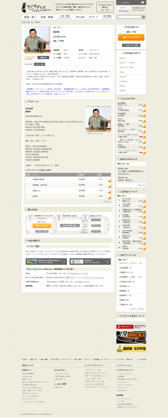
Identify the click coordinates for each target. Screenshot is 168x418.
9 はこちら (89, 277)
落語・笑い (30, 17)
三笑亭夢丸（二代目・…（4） (131, 277)
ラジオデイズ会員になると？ (33, 388)
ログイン (123, 7)
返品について (27, 379)
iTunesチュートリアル (79, 273)
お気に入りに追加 (131, 45)
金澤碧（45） (124, 300)
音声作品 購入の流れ (63, 376)
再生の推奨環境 (28, 373)
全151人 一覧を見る (137, 309)
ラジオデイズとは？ (63, 373)
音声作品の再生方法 (30, 385)
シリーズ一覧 (118, 359)
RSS (128, 164)
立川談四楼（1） (125, 268)
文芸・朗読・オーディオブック (65, 17)
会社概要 (121, 376)
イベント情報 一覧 (93, 379)
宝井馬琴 (56, 37)
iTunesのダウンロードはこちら (90, 261)
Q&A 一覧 (59, 387)
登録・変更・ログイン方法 (32, 390)
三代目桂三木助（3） (127, 282)
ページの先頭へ (141, 359)
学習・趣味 (80, 17)
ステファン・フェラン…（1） (131, 263)
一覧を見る (107, 202)
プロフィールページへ (95, 133)
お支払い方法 (27, 376)
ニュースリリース (124, 399)
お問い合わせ (122, 390)
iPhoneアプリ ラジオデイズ (127, 407)
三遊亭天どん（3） (126, 272)
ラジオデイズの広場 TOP (94, 384)
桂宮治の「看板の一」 (126, 180)
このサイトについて (125, 373)
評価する (43, 57)
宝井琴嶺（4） (125, 286)
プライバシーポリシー (125, 385)
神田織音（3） (125, 291)
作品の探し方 (60, 379)
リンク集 (121, 401)
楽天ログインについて (30, 393)
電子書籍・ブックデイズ (107, 17)
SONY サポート (84, 282)
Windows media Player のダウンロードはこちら (46, 261)
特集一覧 (129, 359)
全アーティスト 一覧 (93, 370)
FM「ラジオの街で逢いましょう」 (98, 376)
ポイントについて (29, 399)
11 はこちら (99, 277)
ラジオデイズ (36, 7)
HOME (23, 22)
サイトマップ (122, 388)
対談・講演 (47, 17)
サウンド (93, 17)
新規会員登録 (123, 11)
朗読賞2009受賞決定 (125, 404)
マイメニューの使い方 (30, 396)
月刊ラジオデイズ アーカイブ (97, 387)
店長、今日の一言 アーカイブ (96, 373)
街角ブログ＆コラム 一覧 (94, 381)
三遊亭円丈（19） (126, 305)
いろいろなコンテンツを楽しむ (34, 402)
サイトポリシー (123, 382)
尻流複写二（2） (125, 295)
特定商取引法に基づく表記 (127, 379)
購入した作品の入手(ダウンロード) (35, 382)
